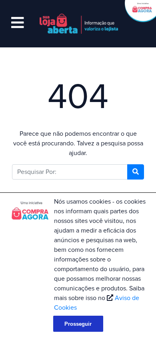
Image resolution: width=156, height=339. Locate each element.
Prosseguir (78, 324)
